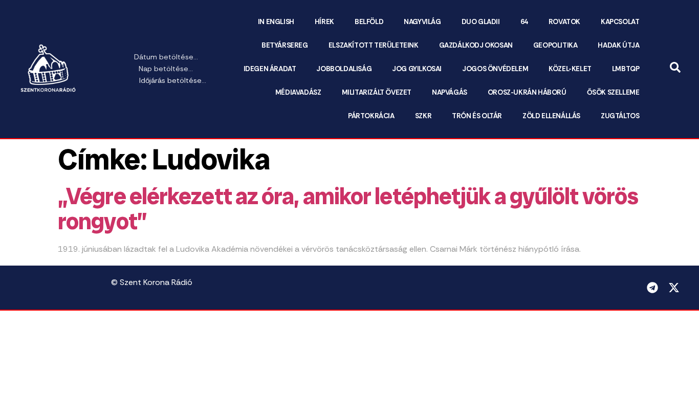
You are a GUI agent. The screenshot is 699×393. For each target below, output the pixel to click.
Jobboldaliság (344, 68)
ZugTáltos (620, 116)
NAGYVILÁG (422, 21)
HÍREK (324, 21)
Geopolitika (555, 45)
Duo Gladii (481, 21)
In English (276, 21)
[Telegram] (652, 287)
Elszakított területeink (374, 45)
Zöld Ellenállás (551, 116)
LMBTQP (626, 68)
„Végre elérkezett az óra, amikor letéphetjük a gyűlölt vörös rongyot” (348, 209)
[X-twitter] (674, 287)
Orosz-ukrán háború (527, 92)
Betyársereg (284, 45)
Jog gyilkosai (417, 68)
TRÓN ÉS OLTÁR (477, 116)
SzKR (423, 116)
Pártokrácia (371, 116)
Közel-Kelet (570, 68)
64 (524, 21)
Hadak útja (618, 45)
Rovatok (564, 21)
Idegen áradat (270, 68)
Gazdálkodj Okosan (476, 45)
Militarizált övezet (376, 92)
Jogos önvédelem (495, 68)
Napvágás (449, 92)
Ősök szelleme (613, 92)
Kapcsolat (620, 21)
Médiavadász (298, 92)
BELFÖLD (369, 21)
